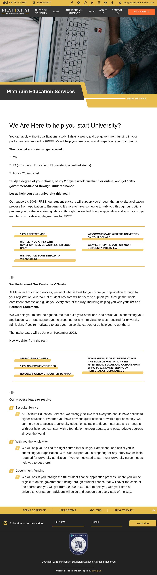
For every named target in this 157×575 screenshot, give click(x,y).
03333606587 (44, 2)
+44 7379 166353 (18, 2)
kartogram (96, 570)
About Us (95, 510)
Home (56, 11)
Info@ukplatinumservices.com (138, 2)
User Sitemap (67, 510)
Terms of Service (34, 510)
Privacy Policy (124, 510)
